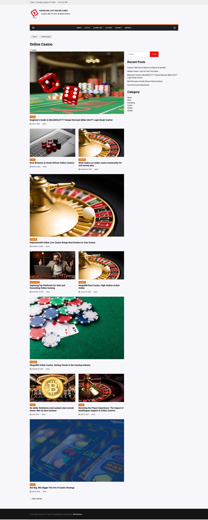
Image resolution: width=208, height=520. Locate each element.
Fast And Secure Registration (138, 85)
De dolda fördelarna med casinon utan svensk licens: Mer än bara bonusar (52, 409)
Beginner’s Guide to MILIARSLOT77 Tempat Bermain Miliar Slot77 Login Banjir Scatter (71, 120)
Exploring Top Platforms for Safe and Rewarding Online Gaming (47, 286)
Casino (109, 28)
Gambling (97, 28)
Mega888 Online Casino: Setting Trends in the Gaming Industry (60, 365)
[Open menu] (33, 27)
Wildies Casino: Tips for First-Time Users (142, 71)
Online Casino (35, 282)
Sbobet (128, 28)
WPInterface (77, 514)
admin (44, 124)
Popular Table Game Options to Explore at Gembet (146, 68)
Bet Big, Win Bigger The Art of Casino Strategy (52, 487)
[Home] (34, 38)
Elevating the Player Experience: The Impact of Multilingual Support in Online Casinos (101, 409)
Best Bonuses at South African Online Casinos (52, 163)
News (79, 28)
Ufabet (118, 28)
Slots (87, 28)
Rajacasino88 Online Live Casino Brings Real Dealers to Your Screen (62, 242)
